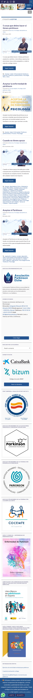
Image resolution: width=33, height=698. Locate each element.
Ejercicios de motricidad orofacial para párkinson (16, 667)
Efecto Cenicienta (8, 193)
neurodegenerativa (14, 199)
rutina (7, 76)
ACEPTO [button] (11, 695)
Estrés (4, 196)
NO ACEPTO (20, 695)
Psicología (16, 30)
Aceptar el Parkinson (12, 210)
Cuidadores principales (16, 190)
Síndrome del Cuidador (12, 202)
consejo (18, 256)
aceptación (8, 256)
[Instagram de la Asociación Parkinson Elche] (11, 1)
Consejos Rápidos (13, 88)
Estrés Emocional (12, 196)
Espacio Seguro (13, 195)
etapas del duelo (7, 259)
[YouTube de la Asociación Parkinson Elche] (8, 1)
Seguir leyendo (9, 68)
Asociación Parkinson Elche (11, 12)
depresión (24, 256)
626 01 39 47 (7, 312)
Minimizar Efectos (24, 197)
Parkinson (11, 75)
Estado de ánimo (22, 195)
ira (22, 259)
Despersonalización (24, 192)
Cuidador (10, 189)
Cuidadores (6, 190)
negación (8, 260)
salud (4, 202)
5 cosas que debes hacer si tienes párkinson (15, 26)
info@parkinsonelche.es (10, 314)
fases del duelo (16, 259)
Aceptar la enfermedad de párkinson (15, 84)
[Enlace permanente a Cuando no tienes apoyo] (16, 157)
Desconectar (14, 192)
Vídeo (4, 32)
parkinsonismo (18, 75)
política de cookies (25, 692)
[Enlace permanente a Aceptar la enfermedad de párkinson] (16, 103)
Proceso (13, 133)
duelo (11, 132)
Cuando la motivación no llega (11, 671)
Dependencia (6, 192)
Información (14, 197)
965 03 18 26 (26, 310)
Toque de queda (12, 203)
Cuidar (11, 74)
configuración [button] (6, 692)
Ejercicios (11, 30)
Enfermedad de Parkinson (21, 74)
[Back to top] (29, 694)
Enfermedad (16, 132)
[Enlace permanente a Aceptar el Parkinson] (16, 227)
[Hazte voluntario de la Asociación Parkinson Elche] (8, 7)
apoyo (21, 188)
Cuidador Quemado (19, 189)
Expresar (5, 75)
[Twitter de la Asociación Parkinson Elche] (5, 1)
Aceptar (7, 74)
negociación (15, 260)
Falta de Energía (21, 196)
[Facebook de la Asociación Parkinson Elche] (2, 1)
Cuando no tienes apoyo (14, 140)
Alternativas (10, 188)
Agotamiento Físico (15, 186)
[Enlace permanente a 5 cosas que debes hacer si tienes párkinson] (16, 45)
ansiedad (16, 188)
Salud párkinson (23, 30)
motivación (6, 199)
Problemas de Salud (16, 200)
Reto (4, 76)
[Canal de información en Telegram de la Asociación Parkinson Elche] (14, 1)
